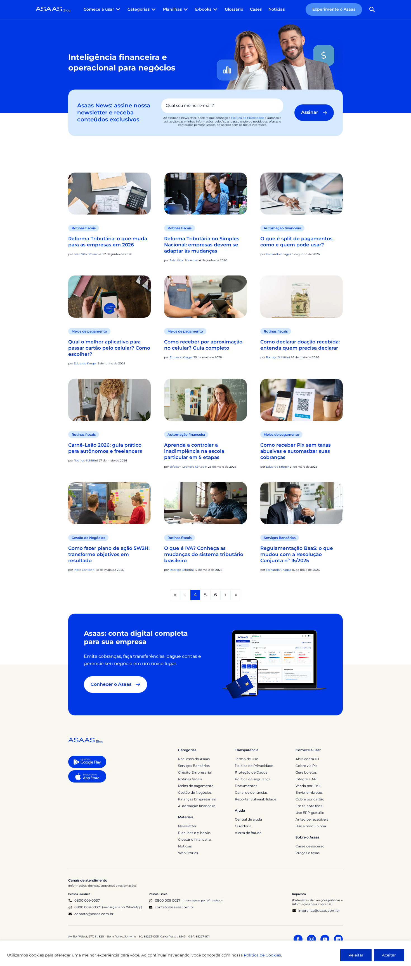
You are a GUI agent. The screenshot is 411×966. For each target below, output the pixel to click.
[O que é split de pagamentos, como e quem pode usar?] (301, 194)
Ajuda (240, 810)
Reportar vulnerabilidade (255, 799)
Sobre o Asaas (307, 837)
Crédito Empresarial (195, 772)
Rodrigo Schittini (278, 357)
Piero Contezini (84, 570)
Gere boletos (306, 772)
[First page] (175, 595)
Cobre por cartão (310, 799)
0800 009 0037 (87, 900)
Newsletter (187, 826)
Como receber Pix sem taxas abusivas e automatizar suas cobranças (295, 451)
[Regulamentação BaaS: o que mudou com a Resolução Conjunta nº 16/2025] (301, 503)
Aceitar (389, 955)
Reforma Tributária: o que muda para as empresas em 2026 (107, 242)
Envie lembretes (309, 792)
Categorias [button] (138, 9)
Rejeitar (355, 955)
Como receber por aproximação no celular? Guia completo (203, 345)
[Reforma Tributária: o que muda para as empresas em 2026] (109, 194)
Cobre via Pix (306, 766)
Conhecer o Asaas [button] (111, 684)
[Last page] (236, 595)
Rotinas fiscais (84, 228)
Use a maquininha (311, 826)
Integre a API (307, 779)
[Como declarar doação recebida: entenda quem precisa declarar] (301, 296)
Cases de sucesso (310, 846)
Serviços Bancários (280, 538)
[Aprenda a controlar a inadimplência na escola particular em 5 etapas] (205, 400)
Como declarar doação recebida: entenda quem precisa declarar (300, 345)
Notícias (276, 9)
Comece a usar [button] (99, 9)
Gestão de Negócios (88, 538)
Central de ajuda (248, 819)
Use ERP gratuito (310, 813)
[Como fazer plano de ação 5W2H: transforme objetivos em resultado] (109, 503)
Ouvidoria (243, 826)
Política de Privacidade (247, 118)
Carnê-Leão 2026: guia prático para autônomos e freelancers (105, 448)
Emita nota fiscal (309, 806)
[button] (372, 9)
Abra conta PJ (307, 759)
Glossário (234, 9)
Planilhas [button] (172, 9)
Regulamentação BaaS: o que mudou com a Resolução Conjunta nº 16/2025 (296, 554)
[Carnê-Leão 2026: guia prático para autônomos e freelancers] (109, 400)
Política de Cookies (262, 955)
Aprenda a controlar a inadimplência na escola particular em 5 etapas (194, 451)
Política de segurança (253, 779)
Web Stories (188, 853)
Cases (256, 9)
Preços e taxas (308, 853)
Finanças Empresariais (197, 799)
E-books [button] (203, 9)
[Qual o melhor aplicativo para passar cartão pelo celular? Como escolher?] (109, 296)
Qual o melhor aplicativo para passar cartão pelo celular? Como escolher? (109, 348)
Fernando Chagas (278, 254)
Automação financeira (282, 228)
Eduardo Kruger (85, 363)
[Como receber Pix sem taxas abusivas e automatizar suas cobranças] (301, 400)
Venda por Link (308, 786)
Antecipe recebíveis (312, 819)
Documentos (246, 786)
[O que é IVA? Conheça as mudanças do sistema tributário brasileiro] (205, 503)
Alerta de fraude (248, 833)
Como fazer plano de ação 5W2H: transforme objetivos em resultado (109, 554)
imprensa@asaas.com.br (319, 910)
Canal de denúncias (251, 792)
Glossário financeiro (194, 839)
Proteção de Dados (251, 772)
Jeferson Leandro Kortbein (188, 466)
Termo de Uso (246, 759)
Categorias (187, 750)
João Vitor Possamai (88, 254)
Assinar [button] (309, 112)
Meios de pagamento (89, 331)
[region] (205, 953)
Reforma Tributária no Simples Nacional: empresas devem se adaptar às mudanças (201, 245)
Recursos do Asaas (194, 759)
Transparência (246, 750)
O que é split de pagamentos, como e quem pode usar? (297, 242)
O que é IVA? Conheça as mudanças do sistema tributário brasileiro (203, 554)
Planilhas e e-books (194, 833)
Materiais (185, 817)
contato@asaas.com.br (94, 914)
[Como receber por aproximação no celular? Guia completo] (205, 296)
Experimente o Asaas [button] (333, 9)
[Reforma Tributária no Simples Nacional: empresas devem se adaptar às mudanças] (205, 194)
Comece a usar (308, 750)
